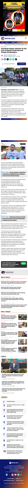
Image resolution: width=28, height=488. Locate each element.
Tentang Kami (10, 478)
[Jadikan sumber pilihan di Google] (2, 60)
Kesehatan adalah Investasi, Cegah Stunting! (16, 405)
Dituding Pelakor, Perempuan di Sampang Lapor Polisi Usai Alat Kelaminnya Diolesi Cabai (14, 452)
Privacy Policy (19, 480)
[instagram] (12, 475)
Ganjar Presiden (9, 272)
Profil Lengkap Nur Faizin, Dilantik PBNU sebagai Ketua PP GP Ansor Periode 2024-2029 (15, 411)
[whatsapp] (18, 475)
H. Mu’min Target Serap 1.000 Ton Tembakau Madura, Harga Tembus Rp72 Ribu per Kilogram (9, 350)
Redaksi (18, 478)
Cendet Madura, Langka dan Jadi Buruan (15, 440)
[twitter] (9, 475)
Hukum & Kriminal (21, 42)
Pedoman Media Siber (9, 480)
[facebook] (7, 475)
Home (2, 42)
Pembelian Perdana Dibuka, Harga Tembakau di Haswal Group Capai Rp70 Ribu (9, 334)
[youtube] (15, 475)
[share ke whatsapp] (10, 60)
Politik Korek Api (11, 401)
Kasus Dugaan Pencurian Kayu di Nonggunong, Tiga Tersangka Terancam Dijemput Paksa (9, 342)
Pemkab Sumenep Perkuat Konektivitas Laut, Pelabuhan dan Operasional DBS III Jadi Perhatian (13, 390)
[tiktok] (21, 475)
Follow (23, 263)
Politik (5, 46)
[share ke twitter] (8, 60)
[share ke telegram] (13, 60)
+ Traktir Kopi (21, 64)
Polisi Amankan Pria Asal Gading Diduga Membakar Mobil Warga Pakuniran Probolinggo (15, 435)
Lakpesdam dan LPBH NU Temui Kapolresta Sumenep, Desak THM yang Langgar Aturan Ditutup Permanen (9, 325)
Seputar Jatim (7, 55)
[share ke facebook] (5, 60)
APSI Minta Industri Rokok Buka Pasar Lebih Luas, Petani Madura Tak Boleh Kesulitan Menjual (9, 317)
